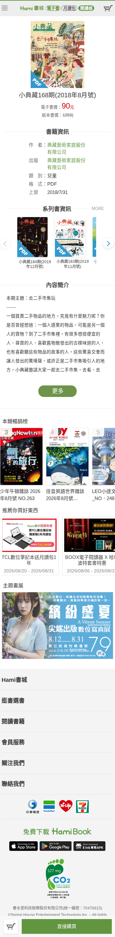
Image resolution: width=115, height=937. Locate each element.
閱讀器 (86, 8)
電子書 (53, 8)
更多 (58, 391)
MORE (98, 208)
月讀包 (69, 8)
